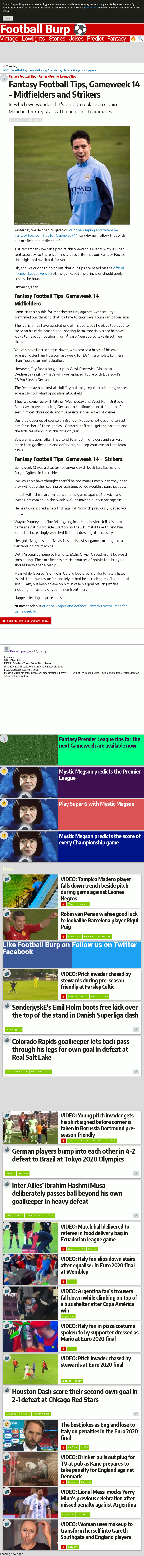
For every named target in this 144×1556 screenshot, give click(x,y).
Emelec (92, 1249)
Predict (95, 39)
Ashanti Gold (15, 1215)
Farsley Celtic (77, 996)
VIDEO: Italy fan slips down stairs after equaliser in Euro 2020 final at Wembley (98, 1265)
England (66, 1380)
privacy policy (92, 7)
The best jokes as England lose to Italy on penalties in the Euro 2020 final (99, 1431)
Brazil (11, 1173)
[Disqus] (72, 689)
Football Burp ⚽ (43, 29)
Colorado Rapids (17, 1071)
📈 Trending (10, 66)
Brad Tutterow (43, 224)
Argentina (68, 1316)
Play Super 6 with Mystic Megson (96, 803)
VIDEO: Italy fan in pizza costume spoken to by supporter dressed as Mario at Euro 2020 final (99, 1332)
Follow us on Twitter (104, 946)
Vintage (9, 39)
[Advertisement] (72, 52)
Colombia (83, 1514)
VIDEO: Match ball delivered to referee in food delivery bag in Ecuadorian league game (95, 1233)
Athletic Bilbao (78, 1140)
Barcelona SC (76, 1249)
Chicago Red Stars (18, 1413)
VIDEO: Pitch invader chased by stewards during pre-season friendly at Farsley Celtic (96, 980)
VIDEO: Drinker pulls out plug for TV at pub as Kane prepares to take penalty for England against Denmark (98, 1466)
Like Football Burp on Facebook (36, 949)
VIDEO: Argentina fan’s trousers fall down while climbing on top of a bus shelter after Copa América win (99, 1301)
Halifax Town (99, 996)
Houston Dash (42, 1413)
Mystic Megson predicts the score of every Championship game (99, 839)
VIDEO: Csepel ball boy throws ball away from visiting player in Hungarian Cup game (49, 70)
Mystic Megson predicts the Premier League (100, 774)
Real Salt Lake (40, 1071)
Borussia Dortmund (104, 1140)
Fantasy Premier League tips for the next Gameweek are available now (99, 742)
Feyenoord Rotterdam (97, 936)
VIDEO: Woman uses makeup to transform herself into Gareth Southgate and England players (97, 1530)
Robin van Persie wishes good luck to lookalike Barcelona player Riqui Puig (99, 920)
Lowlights (33, 39)
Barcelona (74, 936)
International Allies (40, 1215)
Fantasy (116, 39)
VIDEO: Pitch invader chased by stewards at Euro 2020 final (96, 1361)
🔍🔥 (137, 38)
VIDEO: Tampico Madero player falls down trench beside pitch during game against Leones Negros (96, 889)
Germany (23, 1173)
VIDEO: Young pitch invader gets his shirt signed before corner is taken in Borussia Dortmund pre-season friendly (98, 1125)
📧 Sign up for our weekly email (25, 620)
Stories (57, 39)
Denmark (73, 1482)
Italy (71, 1281)
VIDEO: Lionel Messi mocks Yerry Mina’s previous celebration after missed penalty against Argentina (98, 1498)
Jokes (76, 39)
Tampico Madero (78, 904)
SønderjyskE (14, 1029)
